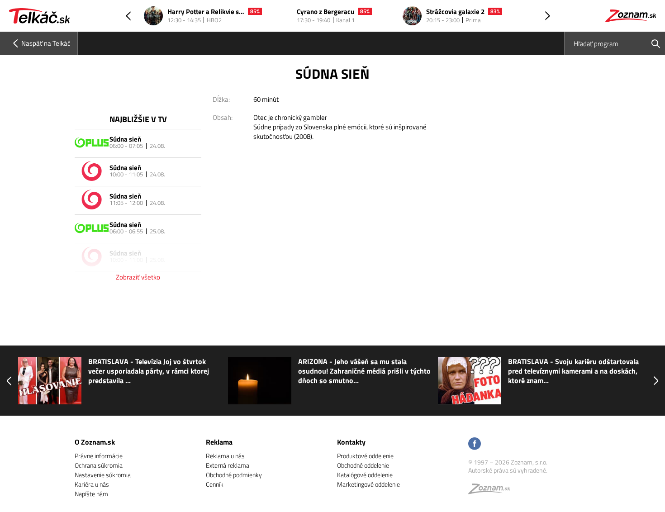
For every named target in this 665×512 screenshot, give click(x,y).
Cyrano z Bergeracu (325, 12)
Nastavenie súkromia (103, 474)
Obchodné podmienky (234, 474)
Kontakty (351, 441)
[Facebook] (474, 444)
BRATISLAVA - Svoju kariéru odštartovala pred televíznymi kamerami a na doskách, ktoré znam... (573, 371)
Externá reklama (227, 465)
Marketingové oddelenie (368, 484)
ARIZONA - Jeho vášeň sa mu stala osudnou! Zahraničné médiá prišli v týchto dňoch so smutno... (364, 371)
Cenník (214, 484)
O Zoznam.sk (95, 441)
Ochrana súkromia (99, 465)
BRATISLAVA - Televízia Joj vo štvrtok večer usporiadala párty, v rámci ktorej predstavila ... (148, 371)
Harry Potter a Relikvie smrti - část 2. (205, 12)
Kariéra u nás (92, 484)
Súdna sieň (125, 139)
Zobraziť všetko (138, 277)
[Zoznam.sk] (492, 491)
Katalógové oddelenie (365, 474)
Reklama (219, 441)
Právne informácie (99, 455)
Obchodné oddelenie (363, 465)
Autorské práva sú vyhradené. (507, 470)
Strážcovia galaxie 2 (455, 12)
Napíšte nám (91, 493)
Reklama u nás (225, 455)
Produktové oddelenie (365, 455)
